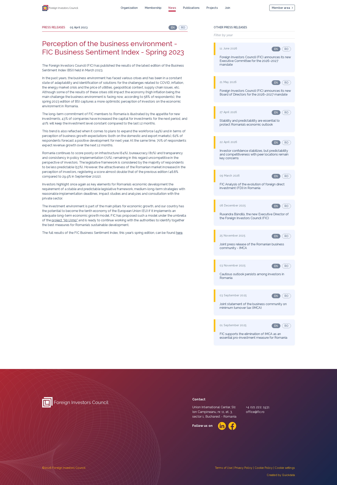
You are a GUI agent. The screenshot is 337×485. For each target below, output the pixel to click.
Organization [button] (129, 7)
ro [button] (183, 27)
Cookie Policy (264, 467)
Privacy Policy (243, 467)
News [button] (172, 7)
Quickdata (288, 475)
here (179, 233)
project (65, 220)
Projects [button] (212, 7)
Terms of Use (223, 467)
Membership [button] (153, 7)
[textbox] (254, 35)
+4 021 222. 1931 (258, 407)
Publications (191, 7)
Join (227, 7)
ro (286, 49)
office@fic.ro (255, 412)
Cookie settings (285, 467)
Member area (281, 7)
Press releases (53, 27)
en (276, 49)
